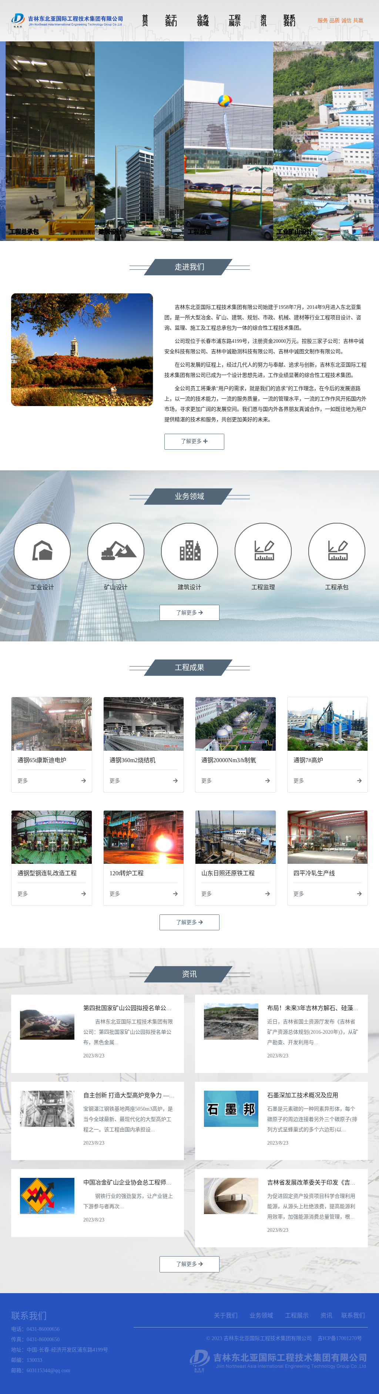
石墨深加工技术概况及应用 (302, 1095)
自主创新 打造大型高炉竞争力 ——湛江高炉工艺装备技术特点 (164, 1095)
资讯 (263, 20)
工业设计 (42, 587)
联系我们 (289, 20)
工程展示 (235, 20)
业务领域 (203, 20)
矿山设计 (116, 587)
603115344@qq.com (48, 1370)
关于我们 (171, 20)
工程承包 (337, 587)
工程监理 (263, 587)
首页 (145, 20)
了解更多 (192, 441)
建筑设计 (189, 587)
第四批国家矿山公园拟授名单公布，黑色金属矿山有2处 (155, 1008)
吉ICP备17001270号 (340, 1338)
